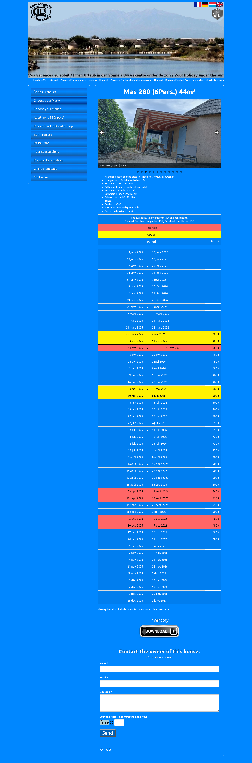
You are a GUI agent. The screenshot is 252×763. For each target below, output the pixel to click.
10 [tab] (173, 172)
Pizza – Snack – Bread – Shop (53, 126)
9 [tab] (169, 172)
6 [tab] (157, 172)
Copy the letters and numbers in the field (123, 716)
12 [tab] (181, 172)
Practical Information (48, 160)
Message (105, 691)
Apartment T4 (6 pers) (49, 117)
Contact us (41, 177)
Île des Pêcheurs (45, 92)
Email (103, 677)
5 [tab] (153, 172)
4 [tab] (150, 172)
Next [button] (216, 132)
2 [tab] (142, 172)
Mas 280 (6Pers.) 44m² (159, 92)
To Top (104, 749)
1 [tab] (138, 172)
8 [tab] (165, 172)
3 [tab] (146, 172)
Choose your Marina (48, 109)
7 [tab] (161, 172)
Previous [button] (102, 132)
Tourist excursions (46, 151)
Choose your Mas (46, 100)
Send (107, 733)
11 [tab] (177, 172)
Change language (45, 168)
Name (103, 663)
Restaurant (41, 143)
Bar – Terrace (43, 134)
